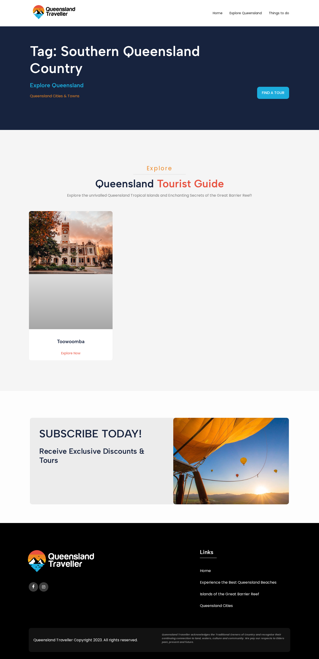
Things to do (279, 13)
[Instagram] (43, 587)
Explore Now (70, 353)
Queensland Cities (216, 605)
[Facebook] (33, 587)
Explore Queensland (246, 13)
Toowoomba (71, 341)
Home (218, 13)
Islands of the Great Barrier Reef (229, 594)
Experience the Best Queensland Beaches (238, 582)
